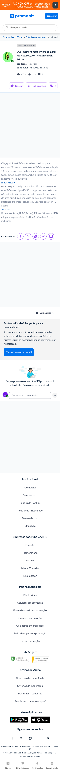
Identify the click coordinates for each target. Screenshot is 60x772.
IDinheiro (30, 544)
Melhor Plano (30, 552)
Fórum (19, 37)
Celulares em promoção (30, 602)
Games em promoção (30, 617)
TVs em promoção (30, 640)
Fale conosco (30, 495)
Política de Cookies (30, 502)
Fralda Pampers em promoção (30, 633)
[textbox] (30, 395)
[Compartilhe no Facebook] (20, 236)
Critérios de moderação (30, 685)
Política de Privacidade (30, 510)
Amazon (5, 209)
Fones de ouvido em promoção (30, 610)
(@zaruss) (28, 64)
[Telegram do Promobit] (48, 738)
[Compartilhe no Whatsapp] (35, 236)
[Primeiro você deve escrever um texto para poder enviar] (54, 395)
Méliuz (30, 560)
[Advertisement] (30, 125)
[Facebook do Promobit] (12, 738)
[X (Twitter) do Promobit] (21, 738)
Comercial (30, 487)
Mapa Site (30, 525)
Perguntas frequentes (30, 693)
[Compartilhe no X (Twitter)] (28, 236)
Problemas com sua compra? (30, 701)
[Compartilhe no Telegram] (43, 236)
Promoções (8, 37)
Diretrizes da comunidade (30, 678)
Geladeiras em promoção (30, 625)
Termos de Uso (30, 518)
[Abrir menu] (6, 16)
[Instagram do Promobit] (30, 738)
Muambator (30, 575)
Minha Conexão (30, 568)
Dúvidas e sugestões (36, 37)
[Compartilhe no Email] (51, 236)
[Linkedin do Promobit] (39, 738)
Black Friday (8, 182)
